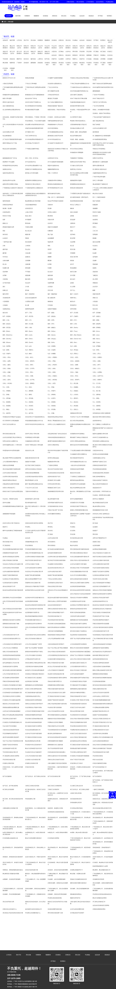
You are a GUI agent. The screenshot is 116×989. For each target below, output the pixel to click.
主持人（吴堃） (52, 383)
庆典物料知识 (12, 69)
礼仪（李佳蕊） (74, 350)
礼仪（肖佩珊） (52, 353)
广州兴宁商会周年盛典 (99, 177)
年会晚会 (72, 16)
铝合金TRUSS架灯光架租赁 (55, 201)
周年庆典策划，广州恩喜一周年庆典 (35, 117)
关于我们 (100, 16)
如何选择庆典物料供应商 (55, 553)
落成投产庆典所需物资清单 (10, 575)
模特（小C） (28, 320)
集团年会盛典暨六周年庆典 (100, 433)
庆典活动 (54, 16)
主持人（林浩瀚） (53, 379)
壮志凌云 (95, 245)
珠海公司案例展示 (26, 47)
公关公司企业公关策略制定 (10, 648)
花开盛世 (95, 257)
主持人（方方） (97, 368)
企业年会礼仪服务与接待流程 (101, 560)
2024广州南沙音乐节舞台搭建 (78, 98)
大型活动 (54, 51)
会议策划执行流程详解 (31, 681)
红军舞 (49, 264)
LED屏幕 (102, 59)
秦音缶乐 (72, 301)
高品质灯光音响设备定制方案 (56, 674)
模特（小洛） (6, 320)
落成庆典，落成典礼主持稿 (55, 808)
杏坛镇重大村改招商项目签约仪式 (34, 124)
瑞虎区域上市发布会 (76, 169)
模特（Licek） (29, 335)
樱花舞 (49, 260)
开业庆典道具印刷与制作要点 (56, 620)
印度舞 (49, 268)
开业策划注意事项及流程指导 (101, 663)
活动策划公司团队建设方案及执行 (34, 674)
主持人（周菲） (29, 365)
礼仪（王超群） (52, 350)
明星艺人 (75, 59)
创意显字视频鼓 (52, 309)
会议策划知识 (75, 63)
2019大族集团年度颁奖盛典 (55, 162)
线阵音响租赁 (6, 201)
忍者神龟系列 (6, 212)
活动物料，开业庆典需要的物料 (11, 894)
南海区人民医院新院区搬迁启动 (79, 510)
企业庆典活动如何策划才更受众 (34, 476)
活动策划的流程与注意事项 (10, 666)
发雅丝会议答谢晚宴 (8, 465)
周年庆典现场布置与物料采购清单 (79, 549)
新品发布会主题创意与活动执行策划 (103, 605)
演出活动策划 (80, 2)
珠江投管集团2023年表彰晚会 (33, 106)
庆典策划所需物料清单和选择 (33, 715)
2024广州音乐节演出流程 (77, 759)
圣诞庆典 (95, 271)
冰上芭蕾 (72, 286)
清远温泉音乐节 (97, 488)
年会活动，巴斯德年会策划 (10, 499)
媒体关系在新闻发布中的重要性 (56, 627)
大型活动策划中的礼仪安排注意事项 (35, 635)
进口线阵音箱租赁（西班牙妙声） (79, 197)
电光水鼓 (95, 309)
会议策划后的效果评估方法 (100, 601)
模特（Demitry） (7, 339)
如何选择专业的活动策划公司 (33, 909)
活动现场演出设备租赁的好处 (56, 812)
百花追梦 (72, 219)
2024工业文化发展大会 (9, 424)
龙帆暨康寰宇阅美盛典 (9, 514)
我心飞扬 (50, 234)
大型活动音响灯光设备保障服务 (101, 666)
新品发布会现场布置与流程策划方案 (35, 605)
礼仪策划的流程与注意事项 (10, 582)
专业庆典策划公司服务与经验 (33, 707)
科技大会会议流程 (98, 759)
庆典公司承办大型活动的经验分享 (79, 560)
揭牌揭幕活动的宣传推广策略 (11, 623)
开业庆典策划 (29, 545)
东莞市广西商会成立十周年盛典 (34, 445)
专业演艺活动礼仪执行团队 (100, 579)
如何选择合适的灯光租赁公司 (78, 663)
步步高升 (95, 286)
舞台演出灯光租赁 (98, 193)
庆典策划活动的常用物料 (77, 469)
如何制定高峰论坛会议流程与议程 (34, 590)
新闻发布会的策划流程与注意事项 (102, 594)
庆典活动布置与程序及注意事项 (34, 523)
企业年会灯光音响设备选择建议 (11, 711)
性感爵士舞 (6, 268)
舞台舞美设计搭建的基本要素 (11, 873)
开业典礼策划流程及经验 (55, 898)
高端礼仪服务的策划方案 (100, 689)
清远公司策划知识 (5, 52)
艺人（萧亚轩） (74, 398)
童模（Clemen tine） (76, 339)
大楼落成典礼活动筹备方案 (10, 808)
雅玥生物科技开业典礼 (54, 193)
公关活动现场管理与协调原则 (78, 644)
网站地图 (10, 22)
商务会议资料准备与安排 (77, 711)
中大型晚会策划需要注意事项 (101, 707)
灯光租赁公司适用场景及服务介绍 (12, 722)
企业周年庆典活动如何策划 (10, 476)
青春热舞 (95, 264)
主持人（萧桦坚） (30, 383)
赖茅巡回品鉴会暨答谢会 (77, 480)
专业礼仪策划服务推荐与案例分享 (79, 556)
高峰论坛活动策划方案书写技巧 (34, 704)
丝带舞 (4, 275)
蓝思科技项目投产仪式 (54, 476)
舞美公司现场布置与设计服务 (56, 663)
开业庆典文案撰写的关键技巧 (101, 620)
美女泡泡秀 (28, 242)
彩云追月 (50, 271)
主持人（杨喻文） (75, 368)
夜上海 (4, 264)
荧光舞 (49, 208)
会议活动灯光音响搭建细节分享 (101, 586)
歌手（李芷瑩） (29, 316)
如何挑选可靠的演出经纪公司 (101, 711)
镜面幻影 (27, 234)
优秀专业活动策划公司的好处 (33, 469)
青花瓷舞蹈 (73, 268)
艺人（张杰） (29, 387)
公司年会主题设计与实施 (32, 564)
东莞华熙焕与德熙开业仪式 (55, 502)
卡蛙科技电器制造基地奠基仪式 (56, 437)
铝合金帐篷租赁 (7, 135)
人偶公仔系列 (29, 212)
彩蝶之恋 (5, 290)
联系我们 (109, 16)
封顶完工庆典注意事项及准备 (33, 689)
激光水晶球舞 (96, 242)
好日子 (72, 264)
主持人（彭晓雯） (75, 361)
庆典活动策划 (70, 2)
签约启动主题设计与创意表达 (78, 631)
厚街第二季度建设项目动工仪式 (56, 420)
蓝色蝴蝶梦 (51, 238)
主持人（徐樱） (74, 365)
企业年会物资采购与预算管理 (11, 571)
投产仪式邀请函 (7, 776)
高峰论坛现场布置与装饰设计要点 (57, 609)
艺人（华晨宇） (52, 391)
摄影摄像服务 (96, 91)
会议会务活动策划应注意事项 (101, 905)
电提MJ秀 (50, 242)
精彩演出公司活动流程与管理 (11, 704)
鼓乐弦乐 (26, 59)
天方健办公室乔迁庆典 (76, 165)
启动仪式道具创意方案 (31, 870)
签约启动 (82, 55)
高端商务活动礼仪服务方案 (32, 582)
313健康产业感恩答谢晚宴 (55, 78)
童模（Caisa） (97, 342)
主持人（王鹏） (29, 376)
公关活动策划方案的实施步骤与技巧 (13, 689)
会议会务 (82, 16)
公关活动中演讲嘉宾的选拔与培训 (34, 711)
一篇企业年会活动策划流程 (77, 465)
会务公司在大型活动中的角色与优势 (80, 659)
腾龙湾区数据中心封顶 (31, 480)
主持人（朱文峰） (8, 383)
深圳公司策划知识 (96, 47)
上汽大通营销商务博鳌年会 (10, 461)
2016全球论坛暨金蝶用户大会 (33, 165)
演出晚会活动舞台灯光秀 (77, 128)
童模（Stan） (74, 342)
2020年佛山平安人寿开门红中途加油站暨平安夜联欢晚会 (103, 144)
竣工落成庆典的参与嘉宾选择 (33, 692)
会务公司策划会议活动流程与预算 (12, 609)
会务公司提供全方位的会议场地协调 (80, 594)
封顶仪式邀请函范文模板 (100, 763)
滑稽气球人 (73, 298)
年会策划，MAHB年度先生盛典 (101, 495)
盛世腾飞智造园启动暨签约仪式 (56, 441)
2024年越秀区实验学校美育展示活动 (103, 87)
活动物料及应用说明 (98, 879)
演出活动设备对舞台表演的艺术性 (102, 808)
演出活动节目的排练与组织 (55, 469)
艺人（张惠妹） (74, 391)
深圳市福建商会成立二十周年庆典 (12, 445)
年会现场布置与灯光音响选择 (78, 715)
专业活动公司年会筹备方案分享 (34, 571)
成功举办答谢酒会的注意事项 (11, 556)
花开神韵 (72, 234)
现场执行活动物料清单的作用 (78, 879)
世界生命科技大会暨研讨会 (10, 441)
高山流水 (27, 249)
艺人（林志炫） (74, 402)
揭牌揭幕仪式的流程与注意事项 (11, 620)
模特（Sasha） (74, 327)
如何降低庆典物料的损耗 (100, 549)
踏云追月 (72, 279)
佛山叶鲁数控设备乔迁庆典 (100, 502)
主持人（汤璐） (97, 361)
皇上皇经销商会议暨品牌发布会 (11, 109)
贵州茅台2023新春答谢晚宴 (100, 454)
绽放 (71, 231)
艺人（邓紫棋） (7, 391)
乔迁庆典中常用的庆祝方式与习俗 (102, 722)
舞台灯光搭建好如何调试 (100, 898)
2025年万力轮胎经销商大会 (100, 437)
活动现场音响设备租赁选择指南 (11, 655)
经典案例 (27, 16)
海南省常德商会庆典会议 (10, 480)
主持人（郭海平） (75, 379)
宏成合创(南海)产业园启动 (100, 480)
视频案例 (36, 16)
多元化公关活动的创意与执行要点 (57, 666)
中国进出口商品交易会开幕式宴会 (79, 78)
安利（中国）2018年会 (31, 158)
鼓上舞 (27, 305)
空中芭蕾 (72, 275)
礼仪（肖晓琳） (52, 346)
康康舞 (49, 257)
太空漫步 (50, 286)
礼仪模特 (61, 59)
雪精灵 (27, 238)
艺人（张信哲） (29, 406)
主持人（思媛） (7, 372)
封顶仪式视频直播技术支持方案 (79, 571)
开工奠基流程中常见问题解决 (78, 685)
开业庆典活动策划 (98, 756)
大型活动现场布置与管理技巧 (56, 644)
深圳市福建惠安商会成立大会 (78, 461)
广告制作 (19, 62)
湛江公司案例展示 (19, 52)
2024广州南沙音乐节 (98, 98)
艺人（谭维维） (52, 394)
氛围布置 (12, 62)
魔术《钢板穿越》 (53, 294)
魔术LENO (6, 294)
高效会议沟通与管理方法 (55, 681)
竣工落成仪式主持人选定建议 (33, 677)
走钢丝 (72, 283)
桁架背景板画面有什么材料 (100, 866)
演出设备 (33, 40)
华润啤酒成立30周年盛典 (32, 437)
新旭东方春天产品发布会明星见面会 (13, 491)
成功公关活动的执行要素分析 (33, 638)
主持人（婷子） (97, 365)
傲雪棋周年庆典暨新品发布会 (33, 180)
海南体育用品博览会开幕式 (55, 417)
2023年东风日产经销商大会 (33, 102)
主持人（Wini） (29, 372)
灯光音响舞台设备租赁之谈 (10, 838)
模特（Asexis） (52, 335)
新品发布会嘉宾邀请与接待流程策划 (58, 597)
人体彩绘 (27, 245)
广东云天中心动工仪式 (31, 488)
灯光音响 (72, 530)
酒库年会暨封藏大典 (98, 165)
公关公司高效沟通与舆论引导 (11, 674)
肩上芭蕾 (95, 279)
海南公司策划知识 (47, 52)
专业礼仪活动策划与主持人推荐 (56, 692)
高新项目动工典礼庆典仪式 (32, 184)
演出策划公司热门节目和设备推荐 (79, 568)
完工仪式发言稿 (97, 786)
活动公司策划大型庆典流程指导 (56, 651)
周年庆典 (75, 51)
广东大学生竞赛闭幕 (98, 106)
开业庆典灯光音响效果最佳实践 (34, 718)
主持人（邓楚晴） (53, 357)
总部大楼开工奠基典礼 (76, 95)
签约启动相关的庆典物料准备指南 (102, 677)
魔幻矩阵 (27, 279)
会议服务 (95, 527)
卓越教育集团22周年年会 (100, 173)
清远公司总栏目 (102, 47)
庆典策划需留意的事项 (99, 909)
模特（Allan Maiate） (76, 335)
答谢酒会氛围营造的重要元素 (11, 707)
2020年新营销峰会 (53, 128)
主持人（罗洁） (97, 353)
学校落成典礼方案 (30, 799)
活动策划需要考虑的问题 (55, 909)
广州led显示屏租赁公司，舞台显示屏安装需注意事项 (12, 828)
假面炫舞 (27, 275)
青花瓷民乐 (73, 305)
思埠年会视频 (6, 502)
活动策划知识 (47, 63)
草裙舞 (94, 249)
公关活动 (19, 40)
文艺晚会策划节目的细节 (77, 913)
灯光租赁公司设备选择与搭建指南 (79, 756)
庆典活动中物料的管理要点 (77, 692)
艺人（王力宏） (97, 383)
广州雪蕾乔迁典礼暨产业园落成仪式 (80, 193)
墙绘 (49, 245)
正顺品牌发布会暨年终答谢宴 (11, 484)
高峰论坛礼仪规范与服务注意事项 (79, 582)
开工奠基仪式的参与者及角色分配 (79, 744)
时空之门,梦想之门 (75, 204)
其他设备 (40, 62)
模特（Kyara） (29, 331)
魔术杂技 (33, 59)
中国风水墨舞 (29, 227)
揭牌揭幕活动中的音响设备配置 (79, 620)
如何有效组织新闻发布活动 (100, 659)
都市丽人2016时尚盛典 (31, 173)
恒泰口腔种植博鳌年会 (99, 476)
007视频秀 (28, 219)
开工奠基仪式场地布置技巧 (10, 627)
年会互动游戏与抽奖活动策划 (101, 568)
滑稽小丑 (95, 298)
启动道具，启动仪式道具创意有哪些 (58, 870)
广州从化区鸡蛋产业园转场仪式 (101, 117)
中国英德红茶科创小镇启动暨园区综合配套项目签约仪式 (35, 194)
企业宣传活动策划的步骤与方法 (11, 638)
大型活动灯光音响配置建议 (55, 631)
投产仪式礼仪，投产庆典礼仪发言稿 (35, 776)
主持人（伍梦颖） (98, 372)
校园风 (94, 268)
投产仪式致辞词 (97, 776)
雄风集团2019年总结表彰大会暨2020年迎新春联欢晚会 (102, 153)
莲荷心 (94, 227)
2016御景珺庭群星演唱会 (100, 139)
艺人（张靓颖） (74, 387)
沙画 (4, 245)
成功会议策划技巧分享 (9, 586)
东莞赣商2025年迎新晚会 (77, 433)
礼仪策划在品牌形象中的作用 (101, 575)
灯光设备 (89, 59)
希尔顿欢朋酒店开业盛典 (32, 109)
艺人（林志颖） (74, 406)
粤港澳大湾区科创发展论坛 (77, 121)
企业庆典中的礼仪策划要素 (100, 733)
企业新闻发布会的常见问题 (77, 601)
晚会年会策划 (74, 545)
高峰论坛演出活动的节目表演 (56, 759)
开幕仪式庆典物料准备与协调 (78, 722)
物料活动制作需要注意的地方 (78, 883)
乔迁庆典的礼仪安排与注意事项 (11, 696)
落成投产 (95, 530)
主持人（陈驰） (7, 368)
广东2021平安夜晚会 (98, 95)
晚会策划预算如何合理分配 (32, 741)
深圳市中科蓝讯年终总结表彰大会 (34, 424)
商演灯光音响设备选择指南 (77, 612)
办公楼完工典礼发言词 (76, 786)
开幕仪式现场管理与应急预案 (101, 623)
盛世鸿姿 (5, 249)
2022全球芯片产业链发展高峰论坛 (35, 417)
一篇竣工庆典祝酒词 (98, 789)
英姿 (4, 231)
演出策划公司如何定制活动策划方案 (13, 913)
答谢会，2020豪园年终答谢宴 (101, 109)
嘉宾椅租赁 (96, 132)
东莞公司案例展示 (68, 47)
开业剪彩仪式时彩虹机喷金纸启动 (102, 894)
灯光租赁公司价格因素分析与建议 (12, 685)
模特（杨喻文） (52, 327)
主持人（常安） (74, 376)
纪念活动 (109, 55)
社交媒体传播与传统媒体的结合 (56, 659)
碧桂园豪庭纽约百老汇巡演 (100, 510)
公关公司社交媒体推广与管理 (33, 644)
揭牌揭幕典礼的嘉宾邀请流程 (78, 689)
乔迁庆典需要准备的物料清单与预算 (13, 549)
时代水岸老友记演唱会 (76, 149)
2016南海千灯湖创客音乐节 (55, 143)
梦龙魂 (27, 290)
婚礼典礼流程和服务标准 (55, 733)
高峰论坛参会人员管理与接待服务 (57, 601)
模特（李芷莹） (7, 327)
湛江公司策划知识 (26, 52)
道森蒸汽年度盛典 (30, 461)
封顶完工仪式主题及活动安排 (78, 733)
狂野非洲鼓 (73, 309)
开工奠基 (96, 51)
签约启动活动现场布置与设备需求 (57, 737)
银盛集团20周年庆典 (53, 461)
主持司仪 (68, 59)
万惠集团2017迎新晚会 (76, 158)
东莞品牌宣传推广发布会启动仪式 (57, 433)
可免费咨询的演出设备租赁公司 (79, 730)
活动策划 (45, 16)
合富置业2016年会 (53, 158)
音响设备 (96, 59)
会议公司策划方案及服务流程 (78, 737)
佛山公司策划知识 (12, 47)
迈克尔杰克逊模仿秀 (31, 298)
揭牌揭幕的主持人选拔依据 (55, 744)
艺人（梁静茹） (97, 406)
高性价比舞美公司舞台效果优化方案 (35, 663)
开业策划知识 (96, 63)
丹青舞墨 (72, 253)
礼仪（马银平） (7, 353)
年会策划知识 (89, 63)
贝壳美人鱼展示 (52, 212)
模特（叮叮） (74, 320)
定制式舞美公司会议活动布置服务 (12, 597)
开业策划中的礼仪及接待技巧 (33, 744)
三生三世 (95, 231)
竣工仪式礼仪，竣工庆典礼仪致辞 (79, 789)
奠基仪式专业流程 (75, 473)
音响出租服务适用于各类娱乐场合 (79, 677)
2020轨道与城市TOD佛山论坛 (78, 506)
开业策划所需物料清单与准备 (33, 549)
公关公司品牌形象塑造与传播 (56, 638)
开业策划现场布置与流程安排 (78, 704)
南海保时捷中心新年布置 (32, 499)
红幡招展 (50, 231)
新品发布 (68, 55)
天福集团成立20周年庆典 (32, 441)
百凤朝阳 (95, 234)
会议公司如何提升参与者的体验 (34, 609)
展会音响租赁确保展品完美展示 (34, 616)
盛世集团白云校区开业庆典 (55, 135)
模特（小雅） (29, 327)
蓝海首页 (5, 40)
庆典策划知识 (54, 63)
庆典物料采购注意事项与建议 (56, 685)
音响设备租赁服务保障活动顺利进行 (103, 704)
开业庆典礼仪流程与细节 (10, 718)
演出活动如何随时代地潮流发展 (11, 469)
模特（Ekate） (7, 331)
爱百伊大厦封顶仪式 (8, 102)
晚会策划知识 (82, 63)
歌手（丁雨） (29, 312)
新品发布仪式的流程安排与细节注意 (80, 627)
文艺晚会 (61, 51)
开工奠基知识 (102, 63)
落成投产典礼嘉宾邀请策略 (32, 575)
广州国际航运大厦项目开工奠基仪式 (13, 188)
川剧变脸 (5, 279)
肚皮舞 (94, 253)
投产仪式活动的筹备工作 (100, 767)
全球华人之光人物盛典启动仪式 (56, 424)
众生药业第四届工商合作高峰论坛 (12, 437)
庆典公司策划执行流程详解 (10, 560)
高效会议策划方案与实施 (55, 586)
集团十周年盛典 (7, 98)
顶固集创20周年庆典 (76, 413)
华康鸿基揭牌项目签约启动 (55, 121)
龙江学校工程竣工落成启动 (32, 465)
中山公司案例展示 (47, 47)
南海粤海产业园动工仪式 (100, 461)
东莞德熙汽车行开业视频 (77, 502)
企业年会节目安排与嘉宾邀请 (33, 733)
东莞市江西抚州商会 (53, 445)
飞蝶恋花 (95, 275)
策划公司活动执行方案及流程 (78, 670)
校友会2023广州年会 (31, 98)
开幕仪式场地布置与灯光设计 (78, 696)
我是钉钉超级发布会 (53, 165)
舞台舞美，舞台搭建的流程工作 (101, 870)
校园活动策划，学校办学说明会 (56, 109)
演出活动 (63, 16)
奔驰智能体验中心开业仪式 (55, 124)
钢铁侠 (72, 208)
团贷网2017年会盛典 (8, 162)
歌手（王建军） (74, 316)
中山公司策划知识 (54, 47)
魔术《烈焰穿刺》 (30, 294)
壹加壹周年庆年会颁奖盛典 (77, 484)
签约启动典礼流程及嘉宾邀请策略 (12, 670)
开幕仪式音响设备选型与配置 (11, 681)
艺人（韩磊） (96, 398)
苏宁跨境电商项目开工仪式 (55, 188)
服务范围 (17, 16)
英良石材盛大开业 (8, 542)
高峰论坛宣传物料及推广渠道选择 (102, 748)
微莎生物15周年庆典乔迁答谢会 (102, 417)
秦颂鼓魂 (50, 301)
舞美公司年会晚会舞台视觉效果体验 (13, 715)
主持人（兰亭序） (30, 368)
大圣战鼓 (95, 301)
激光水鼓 (5, 312)
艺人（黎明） (29, 394)
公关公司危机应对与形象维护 (56, 670)
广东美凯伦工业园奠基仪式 (77, 476)
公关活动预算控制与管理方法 (78, 666)
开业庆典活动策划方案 (9, 759)
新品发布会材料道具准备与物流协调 (13, 590)
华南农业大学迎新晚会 (99, 149)
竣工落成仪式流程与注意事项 (33, 726)
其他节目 (82, 59)
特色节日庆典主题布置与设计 (33, 560)
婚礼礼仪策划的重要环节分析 (33, 579)
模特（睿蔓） (96, 320)
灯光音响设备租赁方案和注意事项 (57, 677)
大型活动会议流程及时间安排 (11, 730)
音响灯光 (72, 523)
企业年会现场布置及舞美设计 (101, 741)
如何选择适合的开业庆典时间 (33, 623)
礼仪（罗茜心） (74, 353)
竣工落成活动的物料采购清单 (56, 549)
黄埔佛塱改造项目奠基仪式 (77, 184)
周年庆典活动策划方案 (9, 433)
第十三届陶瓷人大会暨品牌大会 (101, 424)
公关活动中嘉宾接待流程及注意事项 (103, 627)
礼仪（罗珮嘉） (97, 346)
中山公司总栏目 (40, 47)
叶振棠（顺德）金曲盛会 (77, 139)
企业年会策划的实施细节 (77, 674)
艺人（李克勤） (52, 409)
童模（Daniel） (29, 342)
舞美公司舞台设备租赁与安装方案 (102, 670)
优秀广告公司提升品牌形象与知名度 (80, 638)
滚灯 (4, 286)
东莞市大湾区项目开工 (9, 488)
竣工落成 (102, 51)
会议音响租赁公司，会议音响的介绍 (103, 838)
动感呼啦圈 (51, 283)
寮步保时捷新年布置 (31, 502)
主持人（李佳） (7, 357)
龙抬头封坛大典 (29, 450)
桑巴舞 (4, 253)
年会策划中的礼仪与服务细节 (33, 752)
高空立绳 (50, 290)
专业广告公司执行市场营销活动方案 (13, 741)
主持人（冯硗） (74, 372)
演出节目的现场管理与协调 (55, 748)
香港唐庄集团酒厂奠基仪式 (55, 106)
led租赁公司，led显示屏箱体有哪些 (58, 832)
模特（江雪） (74, 324)
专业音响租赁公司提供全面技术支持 (103, 635)
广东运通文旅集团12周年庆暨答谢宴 (80, 450)
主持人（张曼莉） (98, 357)
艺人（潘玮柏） (97, 394)
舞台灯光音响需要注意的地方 (33, 838)
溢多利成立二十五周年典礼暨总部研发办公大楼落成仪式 (13, 194)
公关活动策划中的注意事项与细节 (12, 644)
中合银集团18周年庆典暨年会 (78, 454)
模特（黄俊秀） (97, 324)
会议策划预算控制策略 (31, 601)
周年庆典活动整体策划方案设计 (79, 553)
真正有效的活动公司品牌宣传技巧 (102, 651)
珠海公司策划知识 (33, 47)
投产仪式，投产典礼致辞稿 (10, 786)
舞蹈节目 (19, 59)
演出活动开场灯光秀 (8, 901)
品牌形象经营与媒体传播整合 (101, 648)
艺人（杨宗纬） (7, 413)
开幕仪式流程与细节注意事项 (78, 623)
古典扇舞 (27, 260)
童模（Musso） (7, 342)
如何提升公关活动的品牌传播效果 (34, 670)
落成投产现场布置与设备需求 (56, 700)
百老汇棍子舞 (74, 257)
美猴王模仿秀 (96, 294)
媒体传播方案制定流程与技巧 (101, 655)
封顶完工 (109, 51)
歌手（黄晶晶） (52, 316)
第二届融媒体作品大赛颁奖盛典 (101, 135)
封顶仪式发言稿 (29, 767)
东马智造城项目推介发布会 (55, 506)
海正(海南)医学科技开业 (77, 458)
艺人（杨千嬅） (29, 413)
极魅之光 (5, 223)
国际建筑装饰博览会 (76, 894)
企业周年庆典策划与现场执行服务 (34, 556)
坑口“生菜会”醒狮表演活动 (55, 102)
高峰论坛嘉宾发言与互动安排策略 (57, 756)
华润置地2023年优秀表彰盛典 (11, 450)
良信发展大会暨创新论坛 (55, 83)
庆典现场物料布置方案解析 (55, 741)
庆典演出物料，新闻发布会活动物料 (58, 883)
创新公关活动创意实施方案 (10, 651)
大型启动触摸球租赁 (31, 204)
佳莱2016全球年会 (98, 158)
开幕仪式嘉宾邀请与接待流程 (56, 689)
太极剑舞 (27, 264)
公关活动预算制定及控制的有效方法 (58, 655)
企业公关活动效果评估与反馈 (56, 711)
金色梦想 (95, 219)
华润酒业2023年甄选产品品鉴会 (12, 417)
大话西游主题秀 (29, 301)
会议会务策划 (100, 2)
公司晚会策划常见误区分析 (32, 659)
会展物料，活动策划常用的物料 (11, 879)
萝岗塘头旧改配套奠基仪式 (55, 184)
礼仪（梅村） (29, 353)
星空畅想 (95, 223)
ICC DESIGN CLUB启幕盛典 (11, 420)
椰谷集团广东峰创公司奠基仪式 (79, 437)
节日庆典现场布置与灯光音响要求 (57, 730)
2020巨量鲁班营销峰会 (54, 514)
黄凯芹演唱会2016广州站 (10, 143)
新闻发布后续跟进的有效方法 (11, 659)
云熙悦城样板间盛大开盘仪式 (78, 124)
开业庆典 (82, 51)
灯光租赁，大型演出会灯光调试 (56, 117)
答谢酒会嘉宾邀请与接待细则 (78, 748)
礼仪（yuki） (29, 346)
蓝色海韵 (8, 16)
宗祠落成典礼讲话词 (76, 802)
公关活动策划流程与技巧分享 (101, 631)
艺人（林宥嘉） (97, 409)
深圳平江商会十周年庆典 (32, 433)
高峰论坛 (61, 55)
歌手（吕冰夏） (74, 312)
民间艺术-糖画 (97, 212)
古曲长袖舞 (6, 260)
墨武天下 (72, 227)
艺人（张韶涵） (52, 406)
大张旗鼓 (5, 305)
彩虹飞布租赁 (96, 124)
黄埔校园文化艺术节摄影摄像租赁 (34, 95)
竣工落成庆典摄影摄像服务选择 (101, 700)
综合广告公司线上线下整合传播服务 (58, 648)
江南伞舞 (27, 253)
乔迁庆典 (89, 51)
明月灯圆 (72, 249)
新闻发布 (75, 55)
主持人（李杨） (52, 361)
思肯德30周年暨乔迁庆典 (77, 106)
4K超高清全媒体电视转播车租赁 (34, 128)
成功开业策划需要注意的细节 (11, 737)
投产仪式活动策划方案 (54, 776)
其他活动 (12, 59)
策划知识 (91, 16)
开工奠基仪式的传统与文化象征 (56, 696)
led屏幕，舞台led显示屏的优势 (79, 832)
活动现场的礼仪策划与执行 (55, 582)
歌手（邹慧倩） (7, 316)
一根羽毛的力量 (7, 242)
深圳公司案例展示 (89, 47)
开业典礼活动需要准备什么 (32, 913)
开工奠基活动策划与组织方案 (101, 726)
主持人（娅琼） (7, 365)
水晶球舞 (72, 242)
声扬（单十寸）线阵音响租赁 (56, 197)
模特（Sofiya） (52, 331)
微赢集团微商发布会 (53, 169)
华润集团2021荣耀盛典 (76, 152)
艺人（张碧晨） (29, 402)
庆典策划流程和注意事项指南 (33, 700)
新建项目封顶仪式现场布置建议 (56, 718)
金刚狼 (72, 216)
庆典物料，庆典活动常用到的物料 (57, 894)
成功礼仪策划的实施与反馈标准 (79, 579)
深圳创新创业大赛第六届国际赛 (101, 413)
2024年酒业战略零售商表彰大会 (79, 91)
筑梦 (4, 219)
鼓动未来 (95, 216)
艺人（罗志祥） (97, 387)
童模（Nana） (97, 339)
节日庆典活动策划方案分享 (10, 752)
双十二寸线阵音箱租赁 (99, 197)
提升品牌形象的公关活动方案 (11, 663)
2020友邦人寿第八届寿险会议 (101, 514)
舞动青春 (50, 216)
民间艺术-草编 (7, 216)
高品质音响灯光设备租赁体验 (78, 635)
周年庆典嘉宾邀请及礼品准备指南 (57, 715)
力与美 (27, 286)
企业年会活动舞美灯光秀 (100, 128)
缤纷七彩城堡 (74, 212)
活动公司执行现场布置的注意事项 (79, 718)
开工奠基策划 (6, 545)
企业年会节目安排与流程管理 (101, 692)
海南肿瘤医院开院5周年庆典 (56, 491)
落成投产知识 (109, 63)
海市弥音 (5, 234)
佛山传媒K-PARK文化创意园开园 (12, 458)
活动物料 (109, 59)
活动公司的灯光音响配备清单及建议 (103, 744)
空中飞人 (72, 290)
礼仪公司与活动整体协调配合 (78, 575)
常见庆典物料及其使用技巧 (10, 733)
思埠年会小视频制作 (98, 499)
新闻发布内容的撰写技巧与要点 (34, 651)
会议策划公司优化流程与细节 (101, 597)
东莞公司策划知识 (75, 47)
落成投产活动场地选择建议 (100, 715)
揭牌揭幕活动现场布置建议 (100, 674)
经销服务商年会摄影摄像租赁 (11, 95)
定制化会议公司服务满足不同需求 (34, 586)
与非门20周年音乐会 (31, 135)
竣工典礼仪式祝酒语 (8, 789)
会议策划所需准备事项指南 (77, 586)
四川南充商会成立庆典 (76, 538)
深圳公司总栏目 (82, 47)
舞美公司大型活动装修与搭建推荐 (79, 648)
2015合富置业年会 (30, 162)
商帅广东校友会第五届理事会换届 (102, 83)
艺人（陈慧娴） (7, 406)
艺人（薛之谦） (74, 383)
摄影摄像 (33, 62)
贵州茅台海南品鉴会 (53, 458)
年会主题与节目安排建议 (10, 726)
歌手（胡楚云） (97, 316)
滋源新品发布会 (7, 169)
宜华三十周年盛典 (98, 180)
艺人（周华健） (7, 398)
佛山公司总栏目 (109, 41)
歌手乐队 (47, 59)
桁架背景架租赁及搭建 (76, 201)
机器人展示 (28, 216)
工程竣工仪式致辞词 (53, 789)
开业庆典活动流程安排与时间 (78, 726)
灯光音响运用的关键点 (76, 808)
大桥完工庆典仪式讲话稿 (32, 786)
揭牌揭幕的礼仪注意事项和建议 (34, 685)
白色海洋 (5, 238)
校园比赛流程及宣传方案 (32, 458)
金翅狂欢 (27, 257)
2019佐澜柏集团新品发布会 (55, 132)
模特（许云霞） (29, 324)
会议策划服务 (96, 545)
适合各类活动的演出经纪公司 (56, 568)
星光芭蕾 (72, 238)
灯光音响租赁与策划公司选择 (78, 681)
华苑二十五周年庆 (53, 173)
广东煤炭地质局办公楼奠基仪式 (34, 188)
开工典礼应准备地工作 (99, 901)
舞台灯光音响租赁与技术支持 (33, 748)
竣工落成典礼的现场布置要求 (11, 677)
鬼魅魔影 (95, 208)
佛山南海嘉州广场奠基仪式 (100, 184)
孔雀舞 (49, 253)
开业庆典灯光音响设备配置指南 (56, 623)
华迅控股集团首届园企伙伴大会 (34, 420)
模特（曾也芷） (7, 324)
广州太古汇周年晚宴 (31, 83)
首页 (5, 22)
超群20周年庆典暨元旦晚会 (10, 184)
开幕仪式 (96, 55)
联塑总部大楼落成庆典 (76, 188)
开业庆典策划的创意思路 (100, 469)
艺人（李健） (51, 387)
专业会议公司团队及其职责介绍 (101, 718)
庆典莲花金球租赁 (8, 204)
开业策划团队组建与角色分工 (33, 620)
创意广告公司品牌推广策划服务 (34, 648)
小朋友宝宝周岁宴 (8, 83)
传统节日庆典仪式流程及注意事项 (102, 556)
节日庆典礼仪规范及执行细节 (78, 752)
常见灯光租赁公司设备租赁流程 (101, 612)
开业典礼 (27, 527)
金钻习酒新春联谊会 (8, 106)
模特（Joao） (97, 335)
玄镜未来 (50, 204)
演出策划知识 (61, 63)
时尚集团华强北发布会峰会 (10, 165)
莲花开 (49, 249)
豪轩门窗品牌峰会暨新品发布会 (34, 484)
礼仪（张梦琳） (7, 346)
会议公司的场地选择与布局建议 (101, 582)
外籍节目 (54, 59)
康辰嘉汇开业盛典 (53, 98)
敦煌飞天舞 (73, 271)
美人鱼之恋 (28, 231)
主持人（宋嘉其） (53, 376)
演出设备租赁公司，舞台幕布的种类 (103, 817)
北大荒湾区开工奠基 (76, 117)
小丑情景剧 (6, 301)
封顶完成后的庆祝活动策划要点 (56, 752)
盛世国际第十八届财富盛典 (100, 162)
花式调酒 (50, 279)
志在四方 (50, 223)
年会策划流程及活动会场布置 (56, 473)
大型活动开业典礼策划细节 (77, 616)
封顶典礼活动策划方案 (31, 763)
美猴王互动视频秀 (53, 227)
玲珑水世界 (51, 219)
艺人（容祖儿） (74, 409)
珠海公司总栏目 (19, 47)
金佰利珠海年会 (97, 420)
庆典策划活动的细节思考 (100, 465)
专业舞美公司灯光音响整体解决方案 (103, 737)
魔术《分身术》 (74, 294)
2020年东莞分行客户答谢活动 (11, 523)
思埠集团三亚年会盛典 (54, 480)
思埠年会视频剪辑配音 (76, 499)
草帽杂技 (95, 283)
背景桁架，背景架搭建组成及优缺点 (13, 870)
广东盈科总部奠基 (53, 465)
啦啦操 (72, 260)
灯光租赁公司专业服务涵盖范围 (11, 700)
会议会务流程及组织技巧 (55, 605)
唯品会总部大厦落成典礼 (10, 149)
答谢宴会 (102, 55)
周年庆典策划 (51, 545)
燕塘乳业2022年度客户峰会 (78, 162)
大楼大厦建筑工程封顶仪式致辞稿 (57, 763)
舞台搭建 (5, 62)
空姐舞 (94, 260)
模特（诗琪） (51, 320)
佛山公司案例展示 (5, 47)
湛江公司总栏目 (12, 52)
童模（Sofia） (52, 342)
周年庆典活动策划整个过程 (55, 913)
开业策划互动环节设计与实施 (101, 616)
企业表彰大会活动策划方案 (32, 759)
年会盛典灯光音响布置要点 (55, 564)
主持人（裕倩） (52, 372)
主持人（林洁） (29, 357)
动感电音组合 (6, 309)
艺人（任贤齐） (52, 398)
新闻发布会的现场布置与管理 (78, 609)
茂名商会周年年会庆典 (9, 180)
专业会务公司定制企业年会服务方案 (13, 564)
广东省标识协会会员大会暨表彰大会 (80, 87)
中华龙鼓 (50, 305)
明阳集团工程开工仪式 (54, 488)
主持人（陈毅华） (98, 379)
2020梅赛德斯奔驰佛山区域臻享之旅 (13, 506)
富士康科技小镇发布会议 (100, 169)
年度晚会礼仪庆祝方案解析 (55, 722)
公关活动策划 (90, 2)
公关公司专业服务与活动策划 (33, 655)
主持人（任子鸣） (30, 379)
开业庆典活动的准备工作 (55, 616)
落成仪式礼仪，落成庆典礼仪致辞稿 (103, 799)
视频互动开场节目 (75, 898)
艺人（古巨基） (29, 409)
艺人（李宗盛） (29, 398)
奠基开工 (5, 527)
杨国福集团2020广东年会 (10, 158)
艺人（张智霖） (52, 402)
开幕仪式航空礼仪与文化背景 (56, 726)
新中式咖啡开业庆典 (53, 91)
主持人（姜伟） (7, 379)
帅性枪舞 (27, 268)
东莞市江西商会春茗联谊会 (77, 441)
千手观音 (27, 271)
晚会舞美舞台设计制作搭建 (32, 201)
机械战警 (95, 204)
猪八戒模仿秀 (51, 298)
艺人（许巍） (51, 413)
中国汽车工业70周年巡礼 (100, 102)
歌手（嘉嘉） (51, 312)
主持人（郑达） (7, 376)
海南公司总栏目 (33, 52)
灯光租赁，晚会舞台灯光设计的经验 (103, 862)
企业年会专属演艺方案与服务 (78, 564)
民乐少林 (95, 305)
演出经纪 (50, 530)
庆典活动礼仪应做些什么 (10, 909)
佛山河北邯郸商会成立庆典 (77, 488)
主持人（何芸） (74, 357)
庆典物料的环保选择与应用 (10, 553)
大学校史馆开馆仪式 (53, 95)
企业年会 (68, 51)
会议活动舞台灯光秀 (8, 132)
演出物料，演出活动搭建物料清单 (79, 888)
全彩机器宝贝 (29, 208)
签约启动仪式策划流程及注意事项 (102, 685)
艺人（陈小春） (97, 391)
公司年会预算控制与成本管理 (101, 564)
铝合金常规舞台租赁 (76, 135)
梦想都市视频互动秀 (8, 227)
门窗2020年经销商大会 (31, 491)
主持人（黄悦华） (30, 361)
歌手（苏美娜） (97, 312)
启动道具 (26, 62)
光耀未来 (72, 223)
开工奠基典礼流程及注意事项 (11, 756)
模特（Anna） (97, 331)
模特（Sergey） (52, 339)
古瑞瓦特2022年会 (98, 450)
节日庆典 (5, 59)
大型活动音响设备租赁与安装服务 (102, 644)
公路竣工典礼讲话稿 (76, 793)
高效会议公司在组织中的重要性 (79, 597)
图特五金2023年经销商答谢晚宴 (79, 445)
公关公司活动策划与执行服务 (33, 756)
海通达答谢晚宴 (29, 78)
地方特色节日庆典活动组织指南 (56, 560)
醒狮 (94, 290)
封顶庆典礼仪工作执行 (76, 763)
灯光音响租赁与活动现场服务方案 (12, 692)
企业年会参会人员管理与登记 (101, 696)
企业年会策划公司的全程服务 (11, 568)
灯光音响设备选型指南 (99, 681)
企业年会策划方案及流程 (10, 473)
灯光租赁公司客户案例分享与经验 (79, 700)
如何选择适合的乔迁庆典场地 (78, 741)
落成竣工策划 (96, 542)
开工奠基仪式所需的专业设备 (33, 737)
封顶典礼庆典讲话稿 (8, 763)
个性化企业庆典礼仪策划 (55, 579)
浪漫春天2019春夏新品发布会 (33, 169)
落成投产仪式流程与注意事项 (101, 571)
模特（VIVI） (51, 324)
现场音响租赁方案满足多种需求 (56, 635)
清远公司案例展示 (109, 47)
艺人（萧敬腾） (29, 391)
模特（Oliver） (29, 339)
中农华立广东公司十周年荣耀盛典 (79, 417)
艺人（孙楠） (6, 394)
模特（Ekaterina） (8, 335)
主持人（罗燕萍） (53, 365)
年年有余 (5, 257)
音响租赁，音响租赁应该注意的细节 (13, 857)
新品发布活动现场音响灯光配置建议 (80, 651)
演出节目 (26, 40)
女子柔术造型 (6, 283)
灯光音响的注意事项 (53, 838)
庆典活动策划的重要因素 (32, 473)
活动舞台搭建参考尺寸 (76, 870)
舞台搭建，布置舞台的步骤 (77, 873)
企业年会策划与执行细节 (55, 571)
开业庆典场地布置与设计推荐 (101, 752)
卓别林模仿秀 (6, 298)
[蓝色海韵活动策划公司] (17, 7)
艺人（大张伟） (74, 394)
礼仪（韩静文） (29, 350)
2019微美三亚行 (29, 132)
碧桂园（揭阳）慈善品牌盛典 (78, 132)
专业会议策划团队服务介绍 (32, 730)
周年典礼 (50, 527)
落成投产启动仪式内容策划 (10, 744)
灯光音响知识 (5, 69)
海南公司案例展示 (40, 52)
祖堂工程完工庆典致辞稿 (55, 786)
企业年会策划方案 (53, 538)
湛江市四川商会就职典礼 (77, 420)
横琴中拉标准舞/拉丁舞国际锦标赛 (12, 530)
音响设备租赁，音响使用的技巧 (101, 847)
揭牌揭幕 (89, 55)
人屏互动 (40, 59)
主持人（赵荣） (7, 361)
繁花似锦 (27, 223)
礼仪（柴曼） (6, 350)
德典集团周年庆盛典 (76, 180)
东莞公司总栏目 (61, 47)
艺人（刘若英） (97, 402)
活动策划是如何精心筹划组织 (101, 473)
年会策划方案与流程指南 (55, 707)
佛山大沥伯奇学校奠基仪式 (100, 484)
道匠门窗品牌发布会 (98, 121)
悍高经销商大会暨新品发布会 (101, 441)
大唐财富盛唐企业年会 (99, 458)
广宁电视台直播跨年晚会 (32, 149)
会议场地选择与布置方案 (10, 748)
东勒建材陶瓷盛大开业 (31, 542)
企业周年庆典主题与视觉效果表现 (57, 556)
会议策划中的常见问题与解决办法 (34, 597)
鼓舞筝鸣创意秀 (29, 309)
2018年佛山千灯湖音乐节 (32, 143)
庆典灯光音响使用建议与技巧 (56, 612)
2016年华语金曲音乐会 (54, 139)
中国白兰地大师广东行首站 (55, 510)
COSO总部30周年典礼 (54, 484)
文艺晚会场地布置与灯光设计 (101, 730)
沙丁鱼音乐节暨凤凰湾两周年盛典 (12, 139)
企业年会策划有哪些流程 (77, 909)
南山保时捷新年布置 (53, 499)
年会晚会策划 (109, 2)
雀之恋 (72, 245)
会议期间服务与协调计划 (32, 612)
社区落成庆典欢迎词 (76, 799)
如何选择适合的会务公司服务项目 (102, 609)
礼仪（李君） (96, 350)
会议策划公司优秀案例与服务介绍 (79, 605)
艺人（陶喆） (6, 409)
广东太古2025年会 (53, 87)
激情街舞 (50, 275)
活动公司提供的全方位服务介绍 (101, 553)
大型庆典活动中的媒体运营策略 (34, 666)
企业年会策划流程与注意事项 (33, 568)
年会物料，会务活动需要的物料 (56, 879)
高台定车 (27, 283)
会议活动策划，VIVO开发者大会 (102, 491)
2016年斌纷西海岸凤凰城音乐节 (34, 139)
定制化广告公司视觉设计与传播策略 (80, 655)
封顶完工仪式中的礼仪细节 (77, 707)
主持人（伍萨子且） (98, 376)
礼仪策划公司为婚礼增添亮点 (11, 579)
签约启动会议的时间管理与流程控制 (80, 590)
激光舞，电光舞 (7, 208)
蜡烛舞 (94, 238)
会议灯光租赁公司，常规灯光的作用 (35, 857)
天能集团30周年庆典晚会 (55, 180)
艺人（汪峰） (6, 387)
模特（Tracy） (74, 331)
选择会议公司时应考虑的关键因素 (102, 590)
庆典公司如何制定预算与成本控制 (57, 704)
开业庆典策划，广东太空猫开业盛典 (35, 121)
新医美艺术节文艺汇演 (9, 78)
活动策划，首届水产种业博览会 (101, 113)
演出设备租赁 (74, 542)
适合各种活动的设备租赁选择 (33, 722)
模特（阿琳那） (97, 327)
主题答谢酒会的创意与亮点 (32, 696)
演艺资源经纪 (51, 542)
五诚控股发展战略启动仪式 (77, 102)
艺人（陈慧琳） (7, 402)
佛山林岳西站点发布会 (99, 506)
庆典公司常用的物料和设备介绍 (34, 553)
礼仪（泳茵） (74, 346)
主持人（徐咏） (52, 368)
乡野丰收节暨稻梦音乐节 (100, 538)
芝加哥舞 (5, 271)
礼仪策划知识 (68, 63)
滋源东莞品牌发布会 (8, 173)
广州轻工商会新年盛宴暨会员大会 (79, 83)
